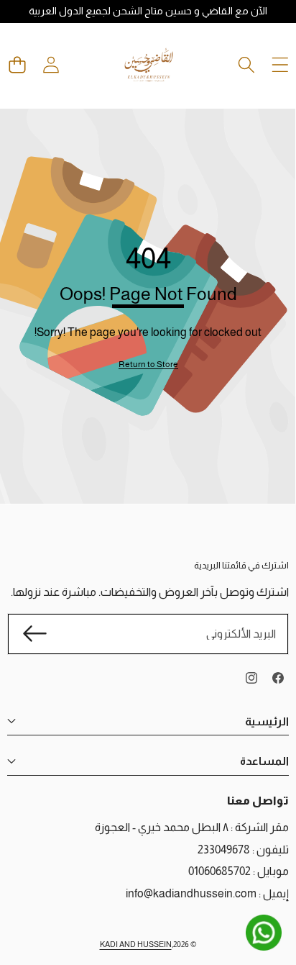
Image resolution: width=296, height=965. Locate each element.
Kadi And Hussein (136, 944)
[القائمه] (280, 64)
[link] (148, 364)
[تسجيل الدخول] (50, 64)
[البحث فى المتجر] (246, 64)
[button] (17, 64)
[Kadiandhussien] (148, 65)
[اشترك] (34, 634)
